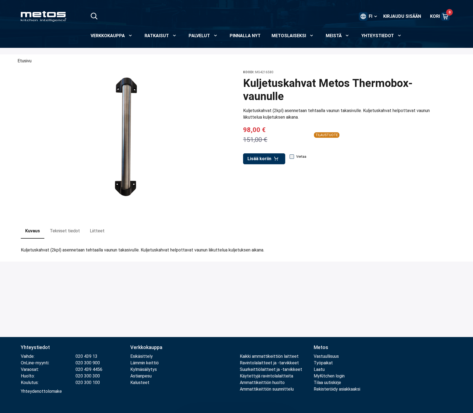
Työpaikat (323, 362)
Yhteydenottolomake (41, 391)
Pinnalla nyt (245, 35)
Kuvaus (32, 230)
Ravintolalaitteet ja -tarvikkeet (269, 362)
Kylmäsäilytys (143, 369)
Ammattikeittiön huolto (262, 382)
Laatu (319, 369)
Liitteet (97, 230)
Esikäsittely (141, 356)
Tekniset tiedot (65, 230)
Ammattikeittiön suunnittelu (267, 389)
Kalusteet (139, 382)
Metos (321, 347)
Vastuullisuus (326, 356)
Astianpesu (141, 376)
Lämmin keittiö (144, 362)
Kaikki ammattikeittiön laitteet (269, 356)
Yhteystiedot (35, 347)
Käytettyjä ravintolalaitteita (266, 376)
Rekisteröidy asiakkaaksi (337, 389)
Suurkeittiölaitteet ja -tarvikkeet (271, 369)
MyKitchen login (329, 376)
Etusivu (24, 60)
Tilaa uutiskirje (327, 382)
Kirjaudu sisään (402, 16)
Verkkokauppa (146, 347)
